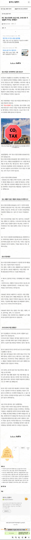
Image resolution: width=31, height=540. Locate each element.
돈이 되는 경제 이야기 (6, 9)
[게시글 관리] (14, 450)
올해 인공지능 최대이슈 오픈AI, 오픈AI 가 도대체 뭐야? (16, 478)
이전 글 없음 (11, 533)
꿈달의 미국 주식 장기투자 (21, 9)
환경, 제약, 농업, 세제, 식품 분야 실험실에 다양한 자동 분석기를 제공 (10, 53)
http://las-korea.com (8, 48)
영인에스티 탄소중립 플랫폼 (11, 38)
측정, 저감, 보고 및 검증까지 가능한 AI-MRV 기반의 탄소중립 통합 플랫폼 (15, 41)
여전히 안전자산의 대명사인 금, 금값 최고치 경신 (14, 468)
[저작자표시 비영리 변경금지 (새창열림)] (28, 448)
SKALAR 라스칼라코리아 (10, 50)
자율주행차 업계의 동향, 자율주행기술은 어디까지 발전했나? (23, 534)
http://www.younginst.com (10, 36)
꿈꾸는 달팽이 (14, 2)
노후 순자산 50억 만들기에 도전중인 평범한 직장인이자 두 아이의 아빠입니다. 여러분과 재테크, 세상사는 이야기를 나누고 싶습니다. (12, 505)
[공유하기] (17, 448)
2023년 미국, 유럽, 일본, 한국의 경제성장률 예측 (14, 470)
